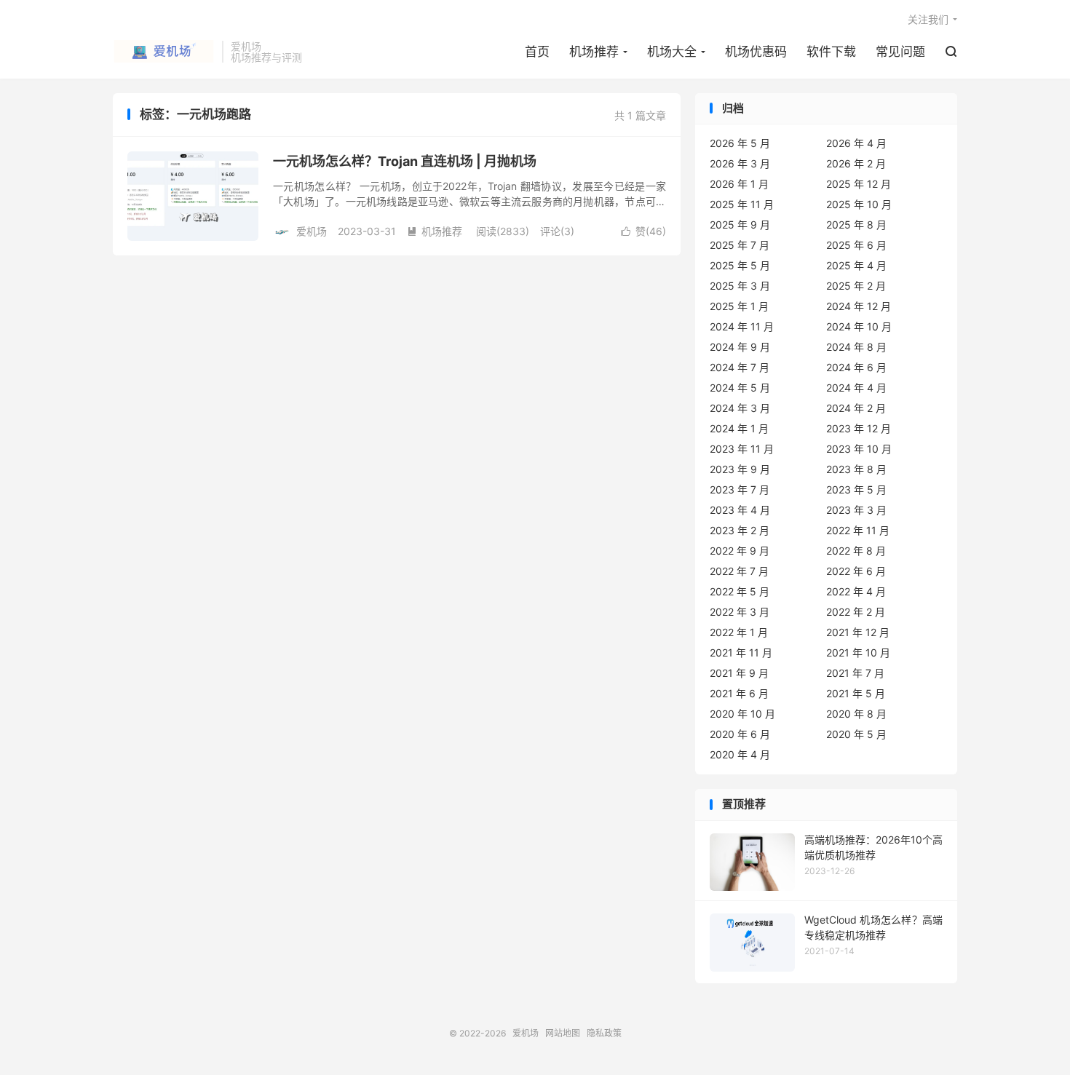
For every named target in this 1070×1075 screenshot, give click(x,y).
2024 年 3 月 (740, 408)
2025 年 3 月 (740, 285)
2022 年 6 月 (856, 571)
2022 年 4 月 (856, 591)
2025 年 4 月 (856, 265)
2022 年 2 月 (855, 612)
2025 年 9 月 (740, 224)
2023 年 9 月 (740, 469)
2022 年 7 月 (739, 571)
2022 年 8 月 (856, 550)
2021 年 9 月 (739, 673)
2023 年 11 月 (742, 449)
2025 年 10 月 (859, 204)
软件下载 (831, 51)
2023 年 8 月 (856, 469)
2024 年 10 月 (859, 326)
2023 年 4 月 (740, 510)
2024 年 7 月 (739, 367)
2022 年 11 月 (857, 530)
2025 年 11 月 (742, 204)
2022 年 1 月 (739, 632)
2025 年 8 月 (856, 224)
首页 (537, 51)
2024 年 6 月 (856, 367)
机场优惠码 (756, 51)
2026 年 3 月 (740, 163)
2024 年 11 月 (742, 326)
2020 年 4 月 (740, 754)
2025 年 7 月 (739, 245)
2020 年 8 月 (856, 713)
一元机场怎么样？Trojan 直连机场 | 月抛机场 (404, 161)
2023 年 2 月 (739, 530)
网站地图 (562, 1033)
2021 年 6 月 (739, 693)
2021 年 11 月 (741, 652)
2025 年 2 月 (856, 285)
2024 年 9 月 (740, 347)
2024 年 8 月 (856, 347)
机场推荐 (594, 51)
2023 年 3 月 (856, 510)
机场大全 (672, 51)
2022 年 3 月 (739, 612)
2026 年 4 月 (856, 143)
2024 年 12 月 (858, 306)
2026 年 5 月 (740, 143)
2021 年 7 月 (855, 673)
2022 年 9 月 (739, 550)
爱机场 (164, 51)
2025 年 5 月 (740, 265)
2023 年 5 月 (856, 489)
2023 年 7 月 (739, 489)
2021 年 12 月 (857, 632)
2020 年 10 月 (742, 713)
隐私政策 (604, 1033)
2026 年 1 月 (739, 184)
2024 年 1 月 (739, 428)
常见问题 (900, 51)
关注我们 (928, 19)
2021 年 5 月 (855, 693)
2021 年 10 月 (858, 652)
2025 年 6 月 (856, 245)
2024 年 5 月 (740, 387)
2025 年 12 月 (858, 184)
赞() (643, 231)
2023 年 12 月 (858, 428)
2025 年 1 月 (739, 306)
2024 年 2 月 (856, 408)
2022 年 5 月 (739, 591)
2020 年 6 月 (740, 734)
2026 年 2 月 (856, 163)
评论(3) (557, 231)
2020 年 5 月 (856, 734)
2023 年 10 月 (859, 449)
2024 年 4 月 (856, 387)
